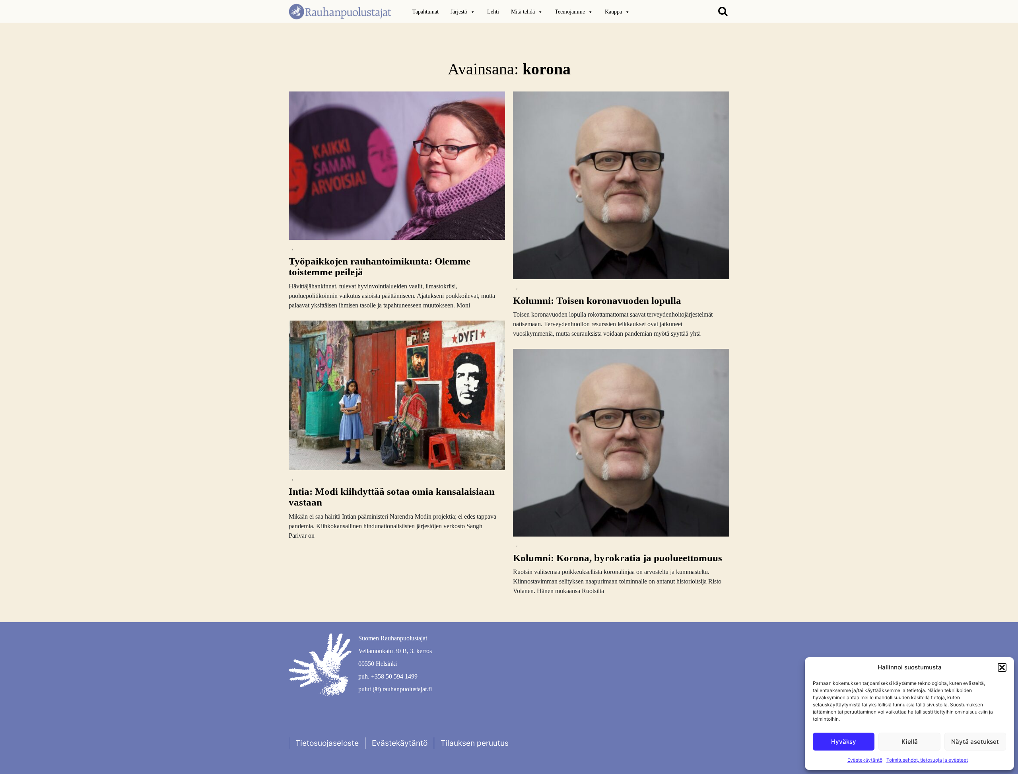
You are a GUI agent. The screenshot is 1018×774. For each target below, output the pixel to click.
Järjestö (459, 12)
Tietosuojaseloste (327, 743)
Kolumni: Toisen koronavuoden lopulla (597, 300)
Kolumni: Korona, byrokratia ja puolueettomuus (617, 557)
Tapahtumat (425, 12)
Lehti (493, 12)
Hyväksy (843, 741)
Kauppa (613, 12)
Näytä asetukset (975, 741)
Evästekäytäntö (864, 760)
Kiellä (909, 741)
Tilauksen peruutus (475, 743)
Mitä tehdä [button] (523, 12)
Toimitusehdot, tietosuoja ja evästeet (927, 760)
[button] (1002, 667)
